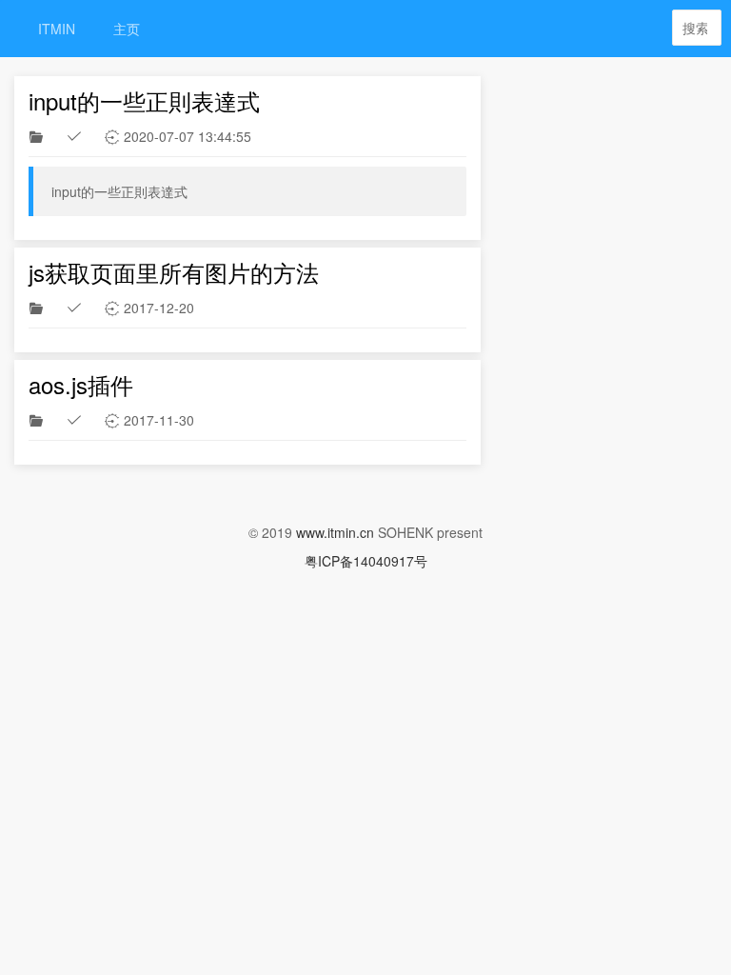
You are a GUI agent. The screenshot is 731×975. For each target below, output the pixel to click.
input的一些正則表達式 (144, 100)
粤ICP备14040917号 (366, 560)
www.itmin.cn (335, 532)
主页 (126, 28)
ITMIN (56, 28)
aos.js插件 (81, 384)
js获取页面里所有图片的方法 (174, 272)
